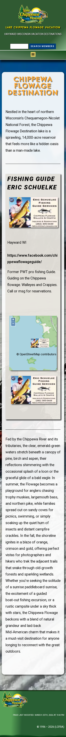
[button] (33, 54)
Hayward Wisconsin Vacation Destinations (33, 34)
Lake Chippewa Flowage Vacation (33, 27)
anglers (35, 491)
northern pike (22, 503)
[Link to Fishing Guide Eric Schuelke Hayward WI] (33, 212)
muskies (23, 497)
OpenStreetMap (30, 354)
